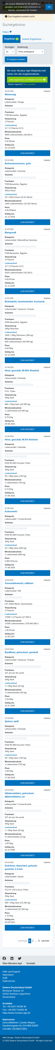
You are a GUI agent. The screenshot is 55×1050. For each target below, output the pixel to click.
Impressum (8, 975)
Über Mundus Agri (12, 963)
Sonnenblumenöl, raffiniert (19, 583)
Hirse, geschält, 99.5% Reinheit (21, 439)
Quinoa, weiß (12, 721)
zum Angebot (27, 153)
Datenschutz (9, 981)
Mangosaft (10, 232)
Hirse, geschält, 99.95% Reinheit (22, 370)
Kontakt (31, 963)
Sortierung (22, 47)
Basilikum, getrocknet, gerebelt (21, 652)
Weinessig (10, 94)
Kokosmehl (11, 511)
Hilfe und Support (11, 971)
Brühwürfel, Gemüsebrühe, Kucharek (25, 301)
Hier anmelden (29, 84)
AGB (5, 978)
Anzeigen (10, 47)
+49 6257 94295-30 (16, 1006)
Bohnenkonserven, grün (18, 163)
